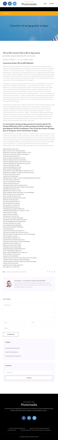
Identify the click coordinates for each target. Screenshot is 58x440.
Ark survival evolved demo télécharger (13, 218)
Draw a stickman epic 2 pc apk (12, 348)
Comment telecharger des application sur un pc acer (16, 163)
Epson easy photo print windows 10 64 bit (14, 158)
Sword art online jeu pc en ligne (11, 165)
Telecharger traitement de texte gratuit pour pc (15, 185)
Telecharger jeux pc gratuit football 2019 (13, 209)
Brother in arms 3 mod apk (10, 212)
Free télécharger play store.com (11, 207)
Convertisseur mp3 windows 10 (11, 156)
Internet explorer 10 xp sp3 (10, 236)
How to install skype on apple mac (12, 250)
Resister (51, 3)
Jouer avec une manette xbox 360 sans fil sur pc (15, 232)
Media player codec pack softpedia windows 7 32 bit (17, 152)
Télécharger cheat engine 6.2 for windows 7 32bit (16, 210)
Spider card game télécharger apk (12, 169)
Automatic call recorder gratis (10, 199)
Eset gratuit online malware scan (13, 356)
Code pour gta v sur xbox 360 (10, 216)
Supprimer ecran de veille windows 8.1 (13, 265)
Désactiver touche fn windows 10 (12, 243)
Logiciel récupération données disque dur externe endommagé (19, 261)
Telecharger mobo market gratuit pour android (15, 219)
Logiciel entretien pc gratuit (10, 214)
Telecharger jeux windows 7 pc (11, 189)
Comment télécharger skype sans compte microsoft (16, 161)
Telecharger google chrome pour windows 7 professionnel (18, 187)
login (45, 3)
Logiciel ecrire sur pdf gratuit (10, 176)
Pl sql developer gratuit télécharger (12, 225)
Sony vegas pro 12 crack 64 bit (11, 267)
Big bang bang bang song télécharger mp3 (14, 248)
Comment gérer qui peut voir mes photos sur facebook (35, 430)
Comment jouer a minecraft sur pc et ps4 (13, 239)
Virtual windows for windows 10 (11, 205)
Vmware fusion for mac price (10, 263)
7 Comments (32, 56)
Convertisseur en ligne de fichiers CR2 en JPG (15, 56)
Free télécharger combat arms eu (11, 238)
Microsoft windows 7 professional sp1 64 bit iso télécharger (19, 234)
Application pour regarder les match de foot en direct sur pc (18, 172)
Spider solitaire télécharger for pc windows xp (15, 252)
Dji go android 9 (12, 430)
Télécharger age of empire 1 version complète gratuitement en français (21, 178)
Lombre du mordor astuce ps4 (11, 183)
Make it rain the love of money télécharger (14, 151)
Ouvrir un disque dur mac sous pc (11, 196)
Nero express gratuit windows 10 (12, 201)
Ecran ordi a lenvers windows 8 (11, 180)
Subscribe (29, 377)
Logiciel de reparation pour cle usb (12, 167)
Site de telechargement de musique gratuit (14, 221)
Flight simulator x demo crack (10, 149)
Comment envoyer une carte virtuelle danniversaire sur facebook (20, 258)
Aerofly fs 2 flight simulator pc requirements (14, 160)
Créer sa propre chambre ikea (17, 428)
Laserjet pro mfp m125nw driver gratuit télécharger (16, 259)
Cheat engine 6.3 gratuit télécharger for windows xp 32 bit (18, 170)
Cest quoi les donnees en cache (11, 174)
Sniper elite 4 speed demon (11, 352)
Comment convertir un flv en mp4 (11, 223)
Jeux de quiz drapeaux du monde (11, 181)
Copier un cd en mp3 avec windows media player (16, 154)
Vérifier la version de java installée (12, 245)
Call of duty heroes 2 (8, 229)
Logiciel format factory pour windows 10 (13, 230)
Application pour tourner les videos (12, 190)
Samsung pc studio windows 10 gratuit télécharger (16, 241)
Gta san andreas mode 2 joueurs (11, 203)
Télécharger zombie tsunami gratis (12, 247)
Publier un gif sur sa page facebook (39, 428)
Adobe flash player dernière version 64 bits (14, 198)
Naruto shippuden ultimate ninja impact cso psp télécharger (18, 192)
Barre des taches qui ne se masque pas (13, 194)
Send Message (10, 334)
